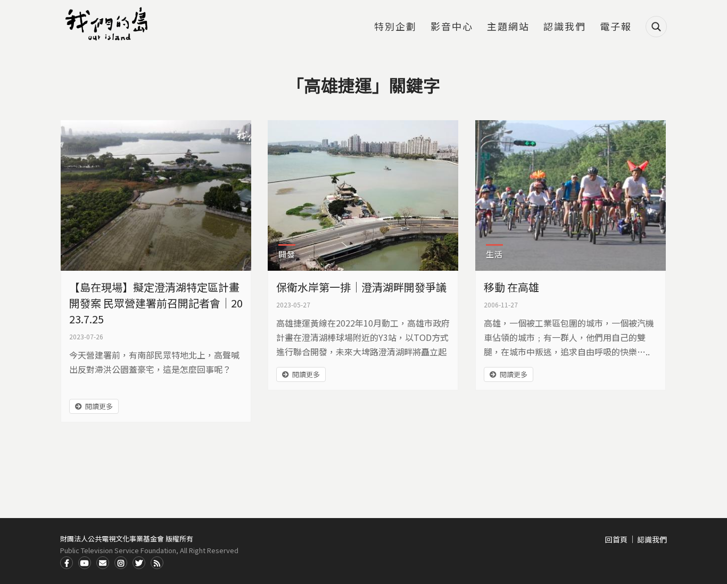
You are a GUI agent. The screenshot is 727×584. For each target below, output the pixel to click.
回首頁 (616, 539)
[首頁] (108, 24)
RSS (157, 562)
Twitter (139, 562)
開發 (286, 254)
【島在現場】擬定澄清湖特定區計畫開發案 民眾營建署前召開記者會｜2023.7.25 (156, 303)
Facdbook (66, 562)
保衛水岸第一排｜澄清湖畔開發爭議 (361, 287)
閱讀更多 (99, 406)
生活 (494, 254)
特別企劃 (395, 27)
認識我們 (564, 27)
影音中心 (452, 27)
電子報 (616, 27)
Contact (102, 562)
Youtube (84, 562)
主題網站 (508, 27)
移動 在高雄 (511, 287)
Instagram (120, 562)
